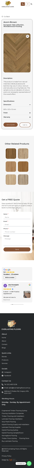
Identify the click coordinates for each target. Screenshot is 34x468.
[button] (27, 36)
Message (6, 236)
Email (5, 221)
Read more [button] (6, 300)
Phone (5, 228)
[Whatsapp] (29, 463)
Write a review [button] (9, 277)
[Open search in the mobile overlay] (31, 4)
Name (5, 214)
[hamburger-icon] (28, 4)
